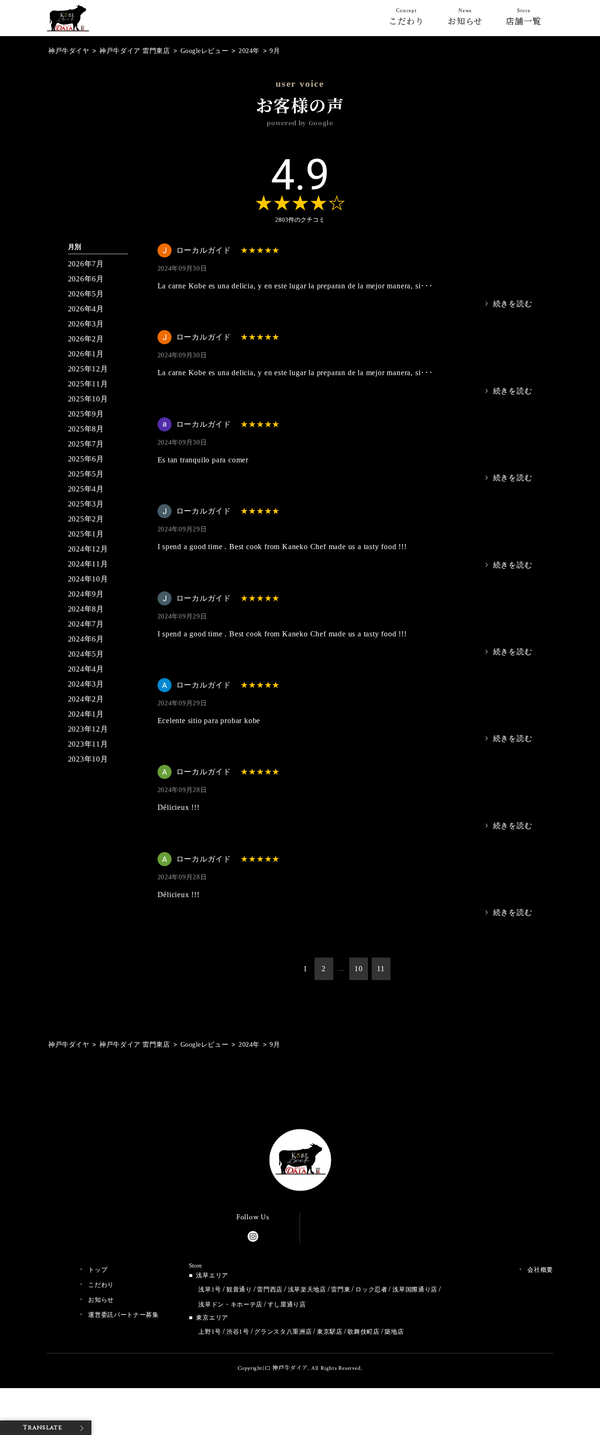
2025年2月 (86, 519)
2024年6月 (86, 639)
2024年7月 (86, 624)
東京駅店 (330, 1331)
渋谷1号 (237, 1331)
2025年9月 (86, 414)
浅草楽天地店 (307, 1289)
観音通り (239, 1289)
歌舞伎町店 (363, 1331)
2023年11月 (88, 744)
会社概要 (540, 1269)
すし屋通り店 (287, 1304)
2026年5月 (86, 294)
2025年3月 (86, 504)
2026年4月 (86, 309)
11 (381, 969)
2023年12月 (88, 729)
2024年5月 (86, 654)
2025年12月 (88, 369)
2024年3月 (86, 684)
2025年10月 (88, 399)
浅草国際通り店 (414, 1289)
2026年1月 (86, 354)
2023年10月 (88, 759)
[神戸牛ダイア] (68, 24)
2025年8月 (86, 429)
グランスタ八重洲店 (283, 1331)
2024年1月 (86, 714)
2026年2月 (86, 339)
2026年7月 (86, 264)
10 (358, 969)
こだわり (406, 19)
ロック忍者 (371, 1289)
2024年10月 (88, 579)
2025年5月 (86, 474)
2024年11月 (88, 564)
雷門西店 (270, 1289)
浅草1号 (209, 1289)
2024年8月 (86, 609)
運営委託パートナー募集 (123, 1314)
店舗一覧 (523, 19)
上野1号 (209, 1331)
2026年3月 (86, 324)
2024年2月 (86, 699)
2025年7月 (86, 444)
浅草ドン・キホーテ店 (230, 1304)
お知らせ (465, 19)
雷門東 (340, 1289)
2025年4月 (86, 489)
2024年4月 (86, 669)
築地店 (394, 1331)
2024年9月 (86, 594)
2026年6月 (86, 279)
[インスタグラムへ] (253, 1234)
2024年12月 (88, 549)
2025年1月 (86, 534)
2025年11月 (88, 384)
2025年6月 (86, 459)
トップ (97, 1269)
